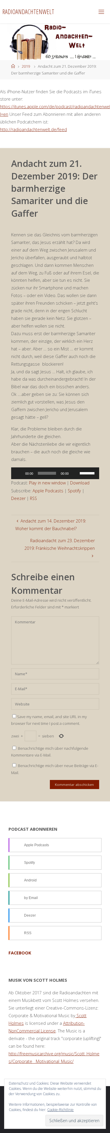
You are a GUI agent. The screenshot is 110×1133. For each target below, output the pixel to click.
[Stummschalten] (75, 473)
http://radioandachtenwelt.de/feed (33, 129)
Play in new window (47, 483)
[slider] (88, 472)
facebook (20, 953)
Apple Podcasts (48, 490)
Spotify (74, 490)
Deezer (18, 498)
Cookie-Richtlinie (60, 1109)
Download (79, 483)
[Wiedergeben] (19, 473)
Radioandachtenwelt (28, 11)
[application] (55, 473)
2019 (26, 66)
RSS (33, 498)
